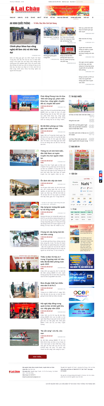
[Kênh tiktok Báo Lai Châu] (100, 181)
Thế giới (46, 17)
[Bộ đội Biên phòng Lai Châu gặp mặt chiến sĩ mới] (24, 133)
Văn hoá (33, 17)
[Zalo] (100, 178)
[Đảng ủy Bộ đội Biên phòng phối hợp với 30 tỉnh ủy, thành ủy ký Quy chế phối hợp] (68, 49)
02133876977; (32, 375)
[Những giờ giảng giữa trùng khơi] (51, 49)
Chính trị (20, 17)
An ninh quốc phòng (76, 17)
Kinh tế (39, 17)
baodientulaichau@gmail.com (33, 377)
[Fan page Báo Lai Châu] (100, 172)
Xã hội (26, 17)
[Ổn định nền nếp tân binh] (24, 187)
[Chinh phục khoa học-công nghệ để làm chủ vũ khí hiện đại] (25, 35)
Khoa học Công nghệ (62, 17)
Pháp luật (86, 17)
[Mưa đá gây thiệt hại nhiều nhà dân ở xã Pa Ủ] (24, 290)
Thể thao (52, 17)
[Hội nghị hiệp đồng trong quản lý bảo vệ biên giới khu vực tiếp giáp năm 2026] (24, 310)
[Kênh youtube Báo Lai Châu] (100, 175)
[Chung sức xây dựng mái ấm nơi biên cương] (24, 239)
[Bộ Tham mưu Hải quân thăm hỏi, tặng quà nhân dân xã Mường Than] (68, 31)
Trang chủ (12, 17)
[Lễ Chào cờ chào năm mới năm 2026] (81, 106)
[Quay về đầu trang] (100, 402)
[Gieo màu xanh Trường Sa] (51, 31)
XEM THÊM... (37, 357)
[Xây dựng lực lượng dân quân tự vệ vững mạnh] (24, 210)
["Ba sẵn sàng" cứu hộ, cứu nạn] (24, 338)
